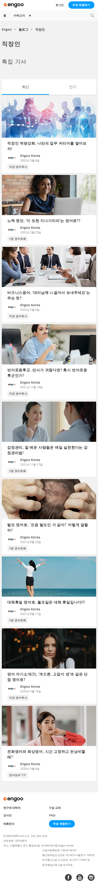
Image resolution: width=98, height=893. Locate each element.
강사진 (7, 815)
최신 (25, 86)
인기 (72, 86)
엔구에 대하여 (12, 808)
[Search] (92, 15)
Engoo (7, 29)
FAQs (52, 815)
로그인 (60, 5)
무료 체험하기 (81, 5)
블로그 (23, 29)
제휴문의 (8, 824)
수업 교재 (55, 808)
